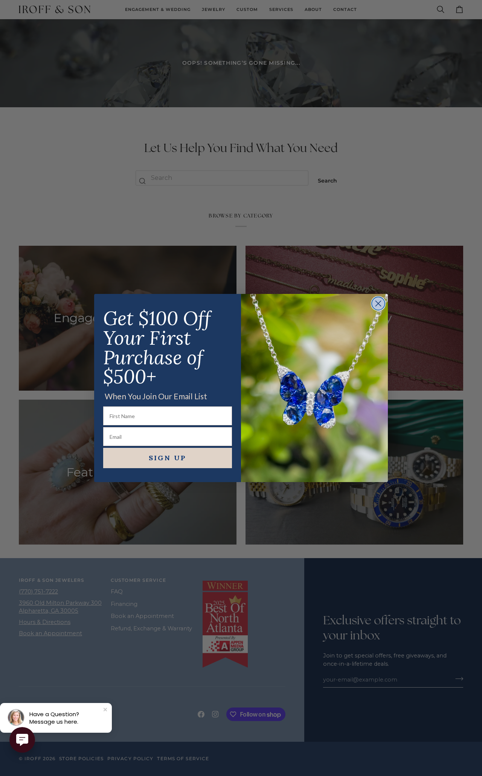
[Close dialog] (378, 303)
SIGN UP (167, 457)
